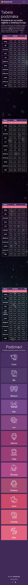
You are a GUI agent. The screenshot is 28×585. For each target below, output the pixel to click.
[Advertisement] (14, 103)
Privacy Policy (14, 579)
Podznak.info (7, 2)
